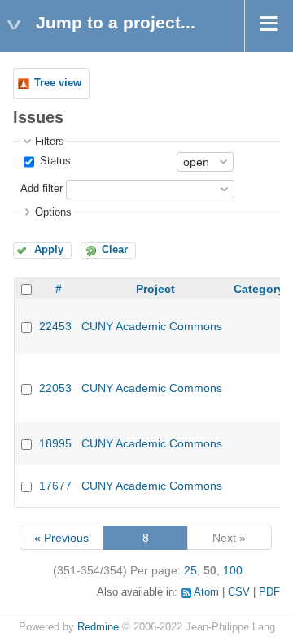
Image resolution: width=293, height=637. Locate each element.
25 (190, 570)
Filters (49, 141)
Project (155, 288)
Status (54, 161)
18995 (55, 443)
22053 (55, 388)
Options (53, 212)
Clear (115, 249)
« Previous (61, 537)
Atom (206, 592)
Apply (48, 249)
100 (233, 570)
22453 (55, 326)
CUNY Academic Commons (151, 326)
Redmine (98, 627)
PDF (269, 592)
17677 (55, 485)
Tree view (57, 83)
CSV (239, 592)
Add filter (41, 188)
